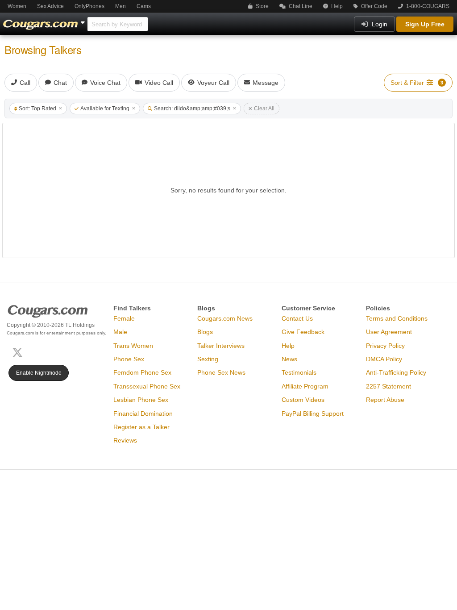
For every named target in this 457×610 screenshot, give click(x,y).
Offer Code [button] (373, 6)
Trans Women (133, 345)
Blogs (205, 331)
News (289, 359)
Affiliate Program (305, 386)
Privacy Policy (385, 345)
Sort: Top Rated (37, 108)
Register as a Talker (141, 426)
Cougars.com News (225, 318)
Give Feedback (303, 331)
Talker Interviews (221, 345)
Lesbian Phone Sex (140, 399)
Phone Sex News (221, 372)
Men (120, 6)
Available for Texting (104, 108)
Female (124, 318)
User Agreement (389, 331)
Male (120, 331)
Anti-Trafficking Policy (396, 372)
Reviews (125, 440)
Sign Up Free (425, 24)
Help (336, 6)
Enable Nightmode (39, 373)
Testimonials (299, 372)
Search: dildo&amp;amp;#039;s (192, 108)
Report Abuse (385, 399)
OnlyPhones (89, 6)
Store (261, 6)
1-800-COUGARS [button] (427, 6)
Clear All (264, 108)
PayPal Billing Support (313, 413)
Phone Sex (128, 359)
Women (17, 6)
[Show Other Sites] (84, 20)
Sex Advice (50, 6)
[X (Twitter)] (19, 352)
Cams (144, 6)
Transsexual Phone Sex (146, 386)
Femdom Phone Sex (142, 372)
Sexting (207, 359)
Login (378, 24)
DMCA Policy (384, 359)
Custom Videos (303, 399)
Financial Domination (143, 413)
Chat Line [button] (299, 6)
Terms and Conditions (397, 318)
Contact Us (297, 318)
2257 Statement (388, 386)
